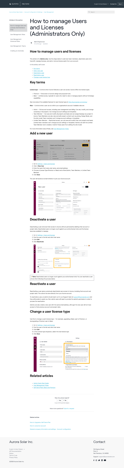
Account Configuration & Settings (33, 12)
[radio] (59, 400)
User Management (49, 12)
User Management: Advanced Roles (16, 40)
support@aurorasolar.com (107, 456)
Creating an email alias (17, 51)
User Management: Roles (17, 34)
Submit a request (69, 408)
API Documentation (15, 451)
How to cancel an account (38, 426)
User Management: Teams (18, 46)
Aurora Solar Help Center (16, 12)
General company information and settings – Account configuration (50, 429)
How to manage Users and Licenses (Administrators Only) (18, 27)
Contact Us (113, 4)
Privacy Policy (13, 457)
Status (11, 453)
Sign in (120, 4)
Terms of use (13, 455)
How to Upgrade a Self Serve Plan (40, 422)
